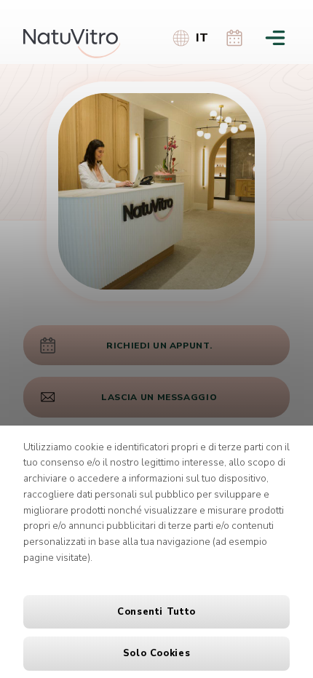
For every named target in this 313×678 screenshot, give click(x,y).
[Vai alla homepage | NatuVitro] (71, 43)
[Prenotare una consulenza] (234, 37)
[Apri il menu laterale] (275, 37)
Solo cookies (157, 653)
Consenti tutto (156, 611)
